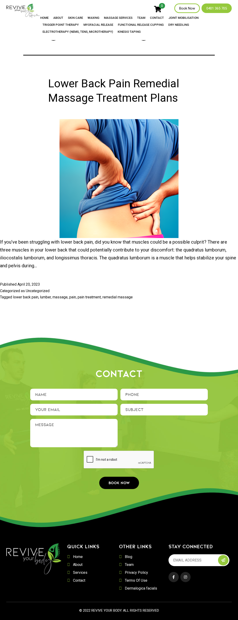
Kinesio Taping (129, 31)
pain (72, 297)
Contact (157, 18)
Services (80, 572)
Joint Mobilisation (183, 18)
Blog (128, 557)
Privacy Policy (136, 572)
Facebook (174, 577)
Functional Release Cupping (141, 24)
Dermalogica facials (141, 588)
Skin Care (75, 18)
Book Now (187, 8)
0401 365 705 (216, 8)
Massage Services (118, 18)
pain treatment (89, 297)
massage (60, 297)
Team (141, 18)
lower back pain (25, 297)
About (58, 18)
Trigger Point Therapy (61, 24)
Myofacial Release (98, 24)
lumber (45, 297)
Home (44, 18)
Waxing (93, 18)
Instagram (185, 577)
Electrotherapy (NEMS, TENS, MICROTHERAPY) (78, 31)
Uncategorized (38, 291)
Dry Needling (178, 24)
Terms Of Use (136, 580)
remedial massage (117, 297)
